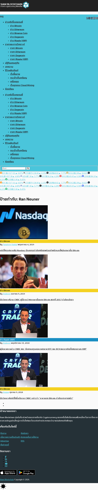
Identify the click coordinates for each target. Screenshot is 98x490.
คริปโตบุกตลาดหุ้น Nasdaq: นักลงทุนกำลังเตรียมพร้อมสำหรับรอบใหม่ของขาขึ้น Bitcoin (39, 250)
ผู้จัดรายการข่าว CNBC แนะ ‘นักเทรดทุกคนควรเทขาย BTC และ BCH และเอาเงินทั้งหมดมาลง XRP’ (43, 349)
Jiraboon (7, 294)
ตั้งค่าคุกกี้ (4, 445)
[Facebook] (5, 457)
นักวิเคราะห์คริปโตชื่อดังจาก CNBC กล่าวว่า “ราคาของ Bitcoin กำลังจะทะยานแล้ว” (36, 398)
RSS (22, 441)
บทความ (9, 67)
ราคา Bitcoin (16, 48)
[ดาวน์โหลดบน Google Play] (26, 472)
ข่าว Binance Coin (18, 33)
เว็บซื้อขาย (15, 74)
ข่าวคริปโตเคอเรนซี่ (14, 22)
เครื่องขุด (14, 81)
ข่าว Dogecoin (17, 37)
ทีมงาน (3, 433)
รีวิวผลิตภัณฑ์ (11, 70)
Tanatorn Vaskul (10, 244)
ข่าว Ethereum (17, 29)
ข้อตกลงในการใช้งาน (30, 437)
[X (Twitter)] (6, 461)
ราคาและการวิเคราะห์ (15, 44)
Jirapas (6, 392)
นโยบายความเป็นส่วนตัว (10, 437)
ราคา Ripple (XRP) (19, 59)
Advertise (4, 441)
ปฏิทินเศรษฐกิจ (12, 63)
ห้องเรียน (9, 89)
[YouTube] (6, 464)
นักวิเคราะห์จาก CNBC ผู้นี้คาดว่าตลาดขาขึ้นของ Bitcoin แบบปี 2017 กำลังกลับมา (37, 299)
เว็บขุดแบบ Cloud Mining (22, 85)
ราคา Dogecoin (17, 55)
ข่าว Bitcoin (16, 26)
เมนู (1, 16)
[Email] (6, 466)
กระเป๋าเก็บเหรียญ (18, 78)
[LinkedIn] (6, 459)
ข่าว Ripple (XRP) (18, 41)
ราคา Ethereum (17, 52)
